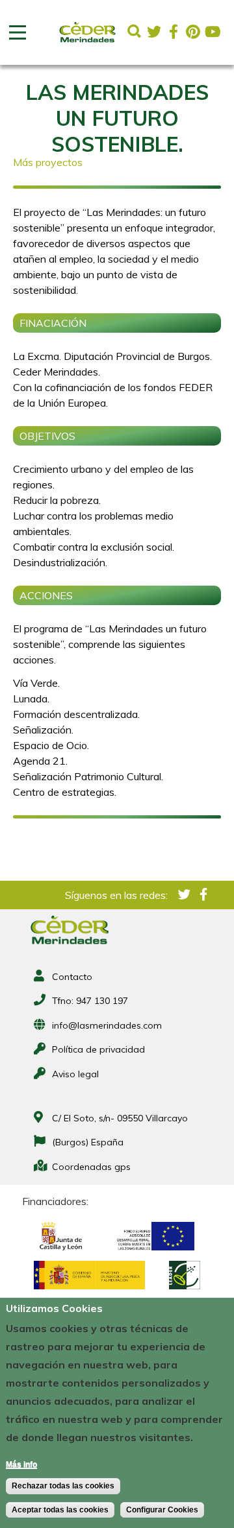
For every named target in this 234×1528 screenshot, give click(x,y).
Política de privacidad (98, 1049)
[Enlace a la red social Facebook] (173, 31)
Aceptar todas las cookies (60, 1509)
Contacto (72, 977)
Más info (21, 1464)
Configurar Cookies (162, 1509)
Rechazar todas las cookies (63, 1485)
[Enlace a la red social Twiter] (154, 31)
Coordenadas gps (91, 1167)
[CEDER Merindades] (87, 42)
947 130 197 (102, 1001)
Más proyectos (48, 162)
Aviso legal (75, 1074)
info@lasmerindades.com (107, 1025)
